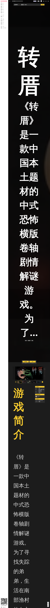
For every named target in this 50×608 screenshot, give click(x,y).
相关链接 (25, 361)
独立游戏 (41, 389)
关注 (32, 361)
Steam (39, 392)
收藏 (43, 1)
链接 (42, 4)
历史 (45, 1)
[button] (48, 602)
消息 (48, 1)
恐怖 (39, 391)
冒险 (25, 340)
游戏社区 (26, 4)
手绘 (40, 391)
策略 (32, 340)
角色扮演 (29, 340)
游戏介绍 (22, 4)
